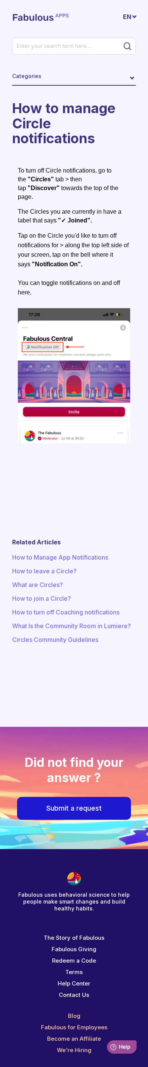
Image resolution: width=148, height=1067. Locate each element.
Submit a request (74, 808)
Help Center (74, 983)
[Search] (127, 46)
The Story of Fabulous (74, 937)
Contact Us (74, 994)
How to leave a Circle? (44, 571)
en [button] (127, 17)
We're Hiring (74, 1050)
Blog (74, 1015)
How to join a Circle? (41, 598)
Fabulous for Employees (74, 1027)
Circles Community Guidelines (55, 639)
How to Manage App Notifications (60, 557)
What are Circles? (37, 585)
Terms (74, 972)
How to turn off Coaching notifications (66, 612)
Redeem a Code (74, 960)
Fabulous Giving (74, 949)
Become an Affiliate (74, 1038)
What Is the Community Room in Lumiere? (71, 626)
